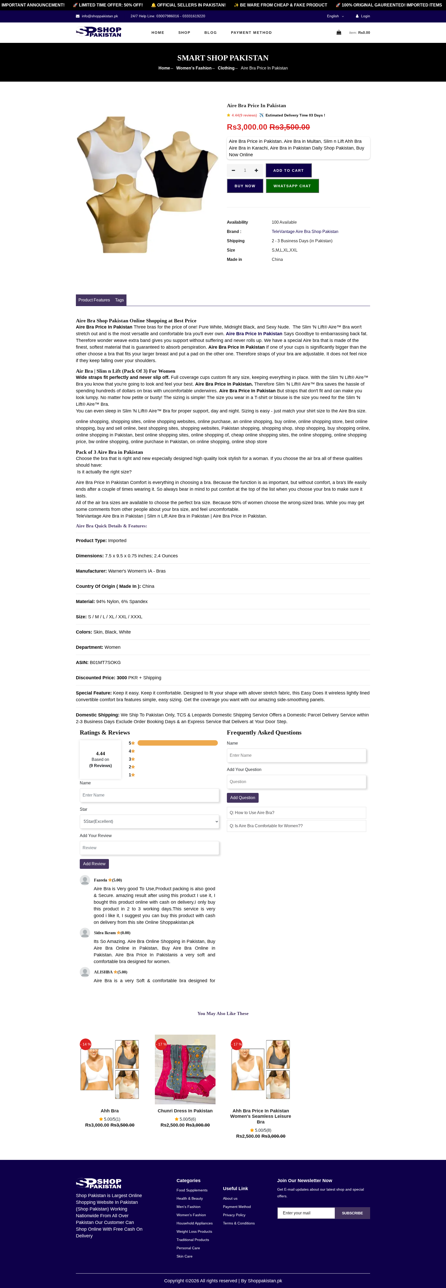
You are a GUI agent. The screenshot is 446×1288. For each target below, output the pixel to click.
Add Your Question (244, 769)
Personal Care (188, 1248)
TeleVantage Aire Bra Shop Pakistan (305, 231)
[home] (98, 31)
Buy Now (245, 186)
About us (230, 1198)
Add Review (94, 864)
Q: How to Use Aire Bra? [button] (252, 812)
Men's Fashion (189, 1207)
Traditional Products (193, 1240)
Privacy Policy (234, 1215)
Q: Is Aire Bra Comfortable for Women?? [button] (266, 826)
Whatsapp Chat (292, 186)
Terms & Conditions (239, 1223)
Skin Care (185, 1256)
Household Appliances (195, 1223)
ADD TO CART (288, 170)
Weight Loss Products (194, 1231)
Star (83, 809)
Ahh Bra (110, 1110)
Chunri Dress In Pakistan (185, 1110)
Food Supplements (192, 1190)
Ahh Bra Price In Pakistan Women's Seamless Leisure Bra (260, 1116)
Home (158, 32)
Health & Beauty (190, 1198)
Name (85, 783)
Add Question (242, 797)
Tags (119, 300)
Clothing (226, 68)
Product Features (94, 300)
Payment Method (251, 32)
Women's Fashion (194, 68)
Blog (210, 32)
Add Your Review (96, 835)
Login (365, 16)
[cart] (339, 33)
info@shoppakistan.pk (99, 16)
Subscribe (352, 1213)
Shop (184, 32)
